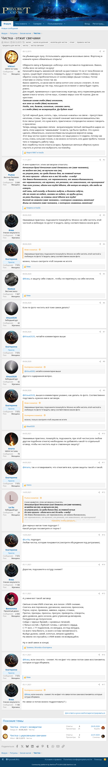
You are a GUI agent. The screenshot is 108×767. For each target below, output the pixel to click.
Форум (7, 23)
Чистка (31, 729)
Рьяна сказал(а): (31, 498)
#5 (104, 274)
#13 (103, 535)
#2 (104, 160)
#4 (104, 244)
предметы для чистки (11, 45)
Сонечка (96, 737)
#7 (104, 332)
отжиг (72, 42)
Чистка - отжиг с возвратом (26, 726)
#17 (103, 684)
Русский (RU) (13, 759)
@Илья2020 (29, 336)
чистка (25, 45)
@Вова (26, 278)
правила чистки (83, 42)
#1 (104, 51)
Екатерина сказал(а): (33, 367)
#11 (103, 462)
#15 (103, 593)
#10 (103, 433)
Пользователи (55, 23)
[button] (29, 23)
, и (39, 647)
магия (28, 42)
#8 (104, 361)
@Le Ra (26, 539)
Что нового (21, 23)
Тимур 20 (13, 729)
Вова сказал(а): (31, 249)
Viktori (6, 42)
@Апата (26, 467)
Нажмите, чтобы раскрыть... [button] (64, 520)
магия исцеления (40, 42)
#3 (104, 215)
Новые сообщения (9, 28)
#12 (103, 492)
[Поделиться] (100, 51)
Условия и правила (53, 759)
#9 (104, 390)
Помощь (98, 759)
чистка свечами (37, 45)
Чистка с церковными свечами (28, 735)
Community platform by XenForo (54, 764)
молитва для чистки (58, 42)
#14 (103, 564)
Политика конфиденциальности (77, 759)
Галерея (37, 23)
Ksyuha (97, 729)
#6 (104, 303)
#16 (103, 655)
